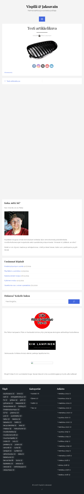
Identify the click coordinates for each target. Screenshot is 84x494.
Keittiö (18, 422)
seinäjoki (7, 451)
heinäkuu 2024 (64, 394)
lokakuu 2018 (63, 460)
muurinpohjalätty (10, 438)
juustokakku (16, 416)
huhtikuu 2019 (63, 441)
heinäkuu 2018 (64, 470)
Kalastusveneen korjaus (12, 276)
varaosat (7, 467)
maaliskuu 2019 (64, 446)
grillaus (13, 400)
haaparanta (20, 403)
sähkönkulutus (9, 454)
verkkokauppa (20, 467)
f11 (5, 400)
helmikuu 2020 (64, 427)
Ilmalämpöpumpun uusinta (13, 266)
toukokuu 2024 (64, 398)
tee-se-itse (8, 460)
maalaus (7, 428)
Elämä (33, 398)
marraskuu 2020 (64, 413)
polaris (18, 444)
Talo (32, 408)
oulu (15, 441)
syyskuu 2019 (63, 432)
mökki (6, 441)
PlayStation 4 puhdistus (12, 271)
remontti (7, 448)
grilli (22, 400)
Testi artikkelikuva (13, 81)
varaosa (19, 463)
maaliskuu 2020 (64, 422)
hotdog (22, 406)
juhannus (14, 413)
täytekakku (8, 463)
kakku (6, 419)
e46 (5, 397)
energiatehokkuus (18, 397)
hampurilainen (9, 406)
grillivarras (8, 403)
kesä (21, 425)
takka (21, 454)
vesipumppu (8, 470)
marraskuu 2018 (64, 456)
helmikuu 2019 (64, 451)
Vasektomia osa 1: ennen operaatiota (17, 285)
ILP (5, 413)
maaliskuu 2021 (64, 408)
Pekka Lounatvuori (46, 36)
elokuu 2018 (63, 465)
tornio (19, 460)
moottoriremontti (10, 435)
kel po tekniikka (9, 425)
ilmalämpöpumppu (11, 409)
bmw (20, 394)
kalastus (16, 419)
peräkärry (7, 444)
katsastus (7, 422)
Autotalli (34, 394)
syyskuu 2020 (63, 417)
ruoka (17, 448)
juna (5, 416)
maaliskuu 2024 (64, 403)
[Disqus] (42, 114)
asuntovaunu (8, 394)
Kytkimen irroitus (10, 280)
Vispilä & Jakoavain (42, 6)
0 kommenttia (8, 73)
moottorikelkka (9, 432)
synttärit (18, 451)
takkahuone (8, 457)
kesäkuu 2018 (63, 475)
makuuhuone (19, 428)
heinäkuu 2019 (64, 436)
